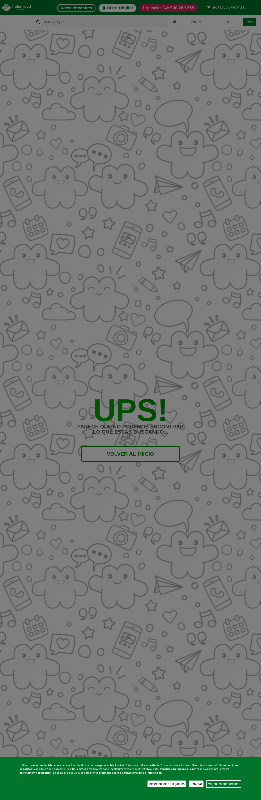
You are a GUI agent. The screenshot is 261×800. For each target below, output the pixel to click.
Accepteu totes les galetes (167, 783)
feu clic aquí (155, 772)
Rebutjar (196, 784)
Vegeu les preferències (223, 783)
